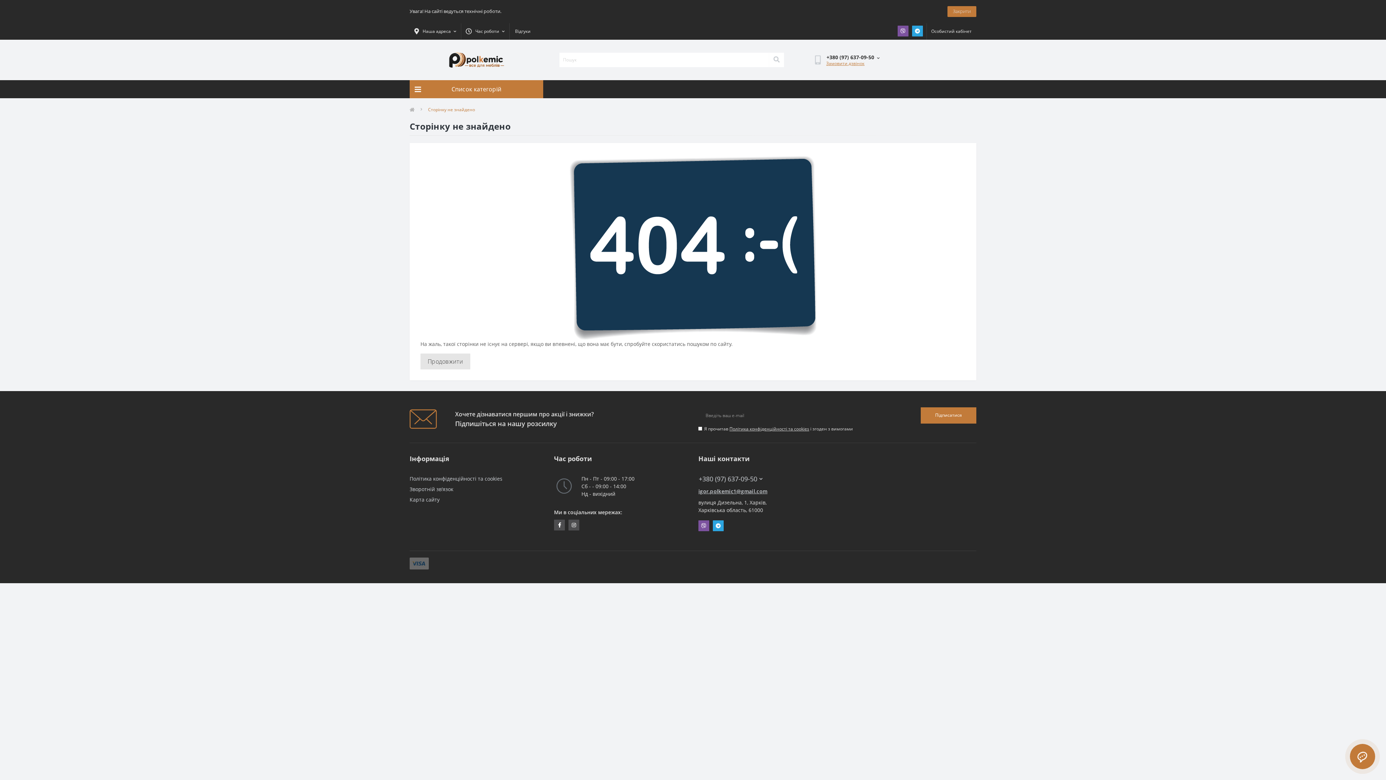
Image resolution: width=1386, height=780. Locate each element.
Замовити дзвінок (845, 63)
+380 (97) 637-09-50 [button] (728, 479)
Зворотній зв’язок (431, 489)
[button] (485, 31)
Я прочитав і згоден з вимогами (778, 429)
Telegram (917, 31)
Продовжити (445, 361)
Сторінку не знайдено (451, 110)
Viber (903, 31)
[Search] (776, 60)
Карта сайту (425, 499)
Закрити (962, 11)
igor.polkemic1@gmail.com (732, 491)
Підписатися (948, 415)
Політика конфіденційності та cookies (769, 429)
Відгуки (523, 31)
